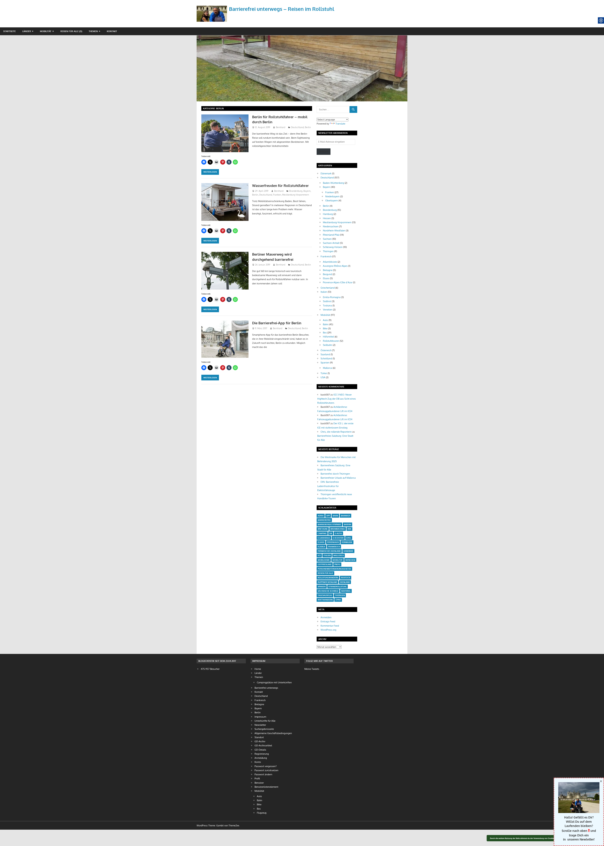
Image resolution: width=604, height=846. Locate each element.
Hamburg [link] (328, 214)
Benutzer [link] (259, 782)
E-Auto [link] (338, 533)
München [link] (350, 560)
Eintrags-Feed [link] (328, 621)
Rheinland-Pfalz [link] (331, 234)
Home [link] (257, 668)
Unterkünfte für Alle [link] (264, 720)
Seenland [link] (345, 582)
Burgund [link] (327, 274)
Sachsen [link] (327, 238)
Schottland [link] (326, 358)
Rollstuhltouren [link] (331, 340)
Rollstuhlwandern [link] (328, 577)
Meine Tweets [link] (311, 668)
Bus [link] (325, 332)
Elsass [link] (326, 278)
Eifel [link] (348, 538)
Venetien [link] (327, 309)
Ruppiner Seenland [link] (327, 582)
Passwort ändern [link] (263, 774)
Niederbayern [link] (332, 196)
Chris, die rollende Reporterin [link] (336, 431)
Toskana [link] (327, 305)
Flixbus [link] (321, 546)
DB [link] (330, 533)
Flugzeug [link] (261, 812)
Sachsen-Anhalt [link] (331, 242)
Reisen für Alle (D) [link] (71, 31)
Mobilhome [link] (324, 560)
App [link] (328, 515)
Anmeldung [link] (260, 757)
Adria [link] (321, 515)
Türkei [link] (324, 373)
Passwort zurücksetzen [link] (266, 770)
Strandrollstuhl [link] (337, 586)
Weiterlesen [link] (210, 172)
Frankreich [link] (326, 256)
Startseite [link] (9, 31)
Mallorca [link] (327, 367)
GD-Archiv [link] (259, 741)
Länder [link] (26, 31)
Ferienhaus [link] (333, 542)
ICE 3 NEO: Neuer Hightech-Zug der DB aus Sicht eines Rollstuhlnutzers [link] (336, 398)
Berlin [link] (308, 127)
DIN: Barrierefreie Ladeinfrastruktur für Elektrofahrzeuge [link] (328, 486)
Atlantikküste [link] (330, 261)
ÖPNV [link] (338, 600)
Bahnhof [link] (345, 515)
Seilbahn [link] (327, 344)
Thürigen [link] (340, 595)
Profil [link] (257, 778)
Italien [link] (324, 291)
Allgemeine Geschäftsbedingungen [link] (273, 733)
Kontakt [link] (112, 31)
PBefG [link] (337, 564)
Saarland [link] (325, 354)
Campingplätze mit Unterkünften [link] (274, 682)
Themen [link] (93, 31)
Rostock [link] (345, 577)
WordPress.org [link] (328, 629)
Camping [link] (322, 533)
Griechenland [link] (328, 287)
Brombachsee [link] (337, 529)
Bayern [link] (306, 191)
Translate (340, 123)
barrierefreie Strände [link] (329, 524)
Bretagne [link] (328, 270)
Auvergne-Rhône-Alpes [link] (335, 265)
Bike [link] (325, 328)
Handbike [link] (348, 551)
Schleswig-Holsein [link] (333, 247)
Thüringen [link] (328, 251)
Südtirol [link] (327, 301)
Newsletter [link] (260, 724)
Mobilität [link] (45, 31)
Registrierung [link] (261, 753)
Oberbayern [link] (331, 200)
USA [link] (323, 377)
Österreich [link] (326, 350)
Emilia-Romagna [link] (332, 297)
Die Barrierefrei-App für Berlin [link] (276, 323)
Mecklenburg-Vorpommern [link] (295, 194)
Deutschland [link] (297, 127)
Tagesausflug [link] (325, 595)
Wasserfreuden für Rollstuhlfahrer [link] (280, 185)
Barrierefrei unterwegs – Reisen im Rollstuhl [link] (281, 9)
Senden (323, 151)
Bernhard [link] (280, 127)
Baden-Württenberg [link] (333, 182)
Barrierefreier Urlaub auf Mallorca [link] (338, 477)
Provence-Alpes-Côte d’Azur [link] (337, 282)
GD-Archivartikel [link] (263, 745)
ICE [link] (319, 555)
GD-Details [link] (260, 749)
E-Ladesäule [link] (324, 538)
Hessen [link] (327, 218)
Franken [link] (277, 194)
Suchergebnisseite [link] (264, 728)
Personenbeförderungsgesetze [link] (334, 569)
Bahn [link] (325, 324)
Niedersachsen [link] (330, 226)
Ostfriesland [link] (325, 564)
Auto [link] (325, 320)
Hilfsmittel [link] (328, 336)
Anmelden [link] (326, 617)
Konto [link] (257, 761)
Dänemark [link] (326, 173)
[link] (212, 9)
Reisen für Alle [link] (325, 573)
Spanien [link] (325, 362)
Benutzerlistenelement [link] (266, 786)
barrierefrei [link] (324, 520)
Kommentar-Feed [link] (330, 625)
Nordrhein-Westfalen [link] (334, 230)
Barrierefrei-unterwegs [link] (266, 687)
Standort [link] (259, 737)
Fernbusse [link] (347, 542)
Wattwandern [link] (325, 600)
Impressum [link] (260, 716)
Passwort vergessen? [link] (265, 766)
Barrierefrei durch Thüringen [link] (335, 473)
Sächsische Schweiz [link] (328, 591)
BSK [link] (349, 529)
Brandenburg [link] (295, 191)
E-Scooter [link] (338, 538)
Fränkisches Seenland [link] (329, 551)
